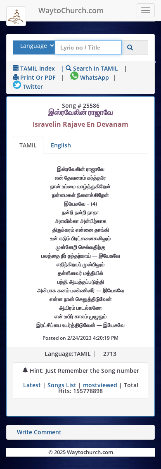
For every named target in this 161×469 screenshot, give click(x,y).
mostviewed (100, 385)
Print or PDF (37, 77)
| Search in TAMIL (89, 68)
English (61, 145)
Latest (33, 385)
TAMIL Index (37, 68)
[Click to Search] (130, 48)
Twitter (32, 86)
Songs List (61, 385)
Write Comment (39, 432)
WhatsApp (93, 77)
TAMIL (28, 145)
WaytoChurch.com (71, 10)
